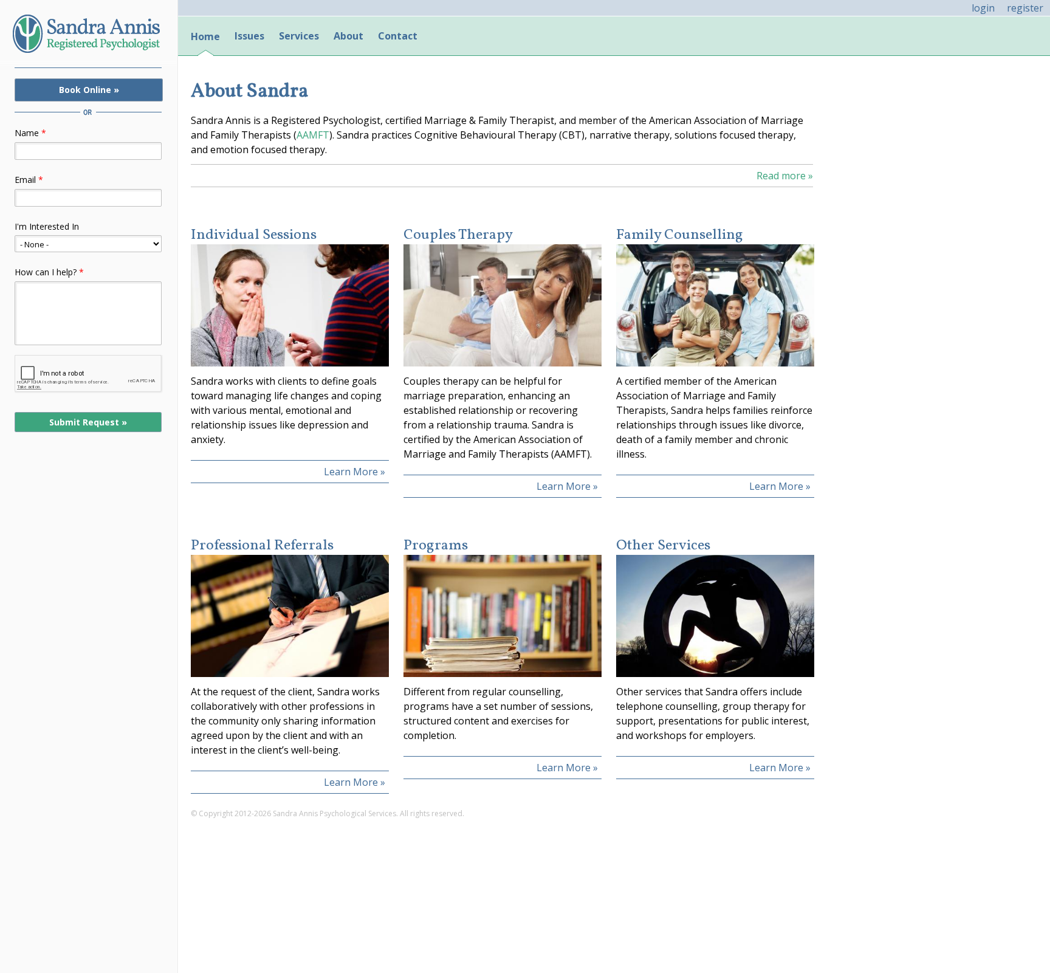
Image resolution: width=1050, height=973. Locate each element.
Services (299, 36)
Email (29, 179)
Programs (435, 546)
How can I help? (49, 272)
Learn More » (354, 471)
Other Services (663, 546)
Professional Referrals (262, 546)
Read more (785, 175)
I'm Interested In (47, 226)
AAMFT (313, 135)
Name (30, 133)
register (1025, 8)
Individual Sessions (254, 235)
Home (205, 36)
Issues (249, 36)
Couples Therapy (458, 235)
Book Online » (89, 89)
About (348, 36)
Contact (397, 36)
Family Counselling (679, 235)
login (983, 8)
